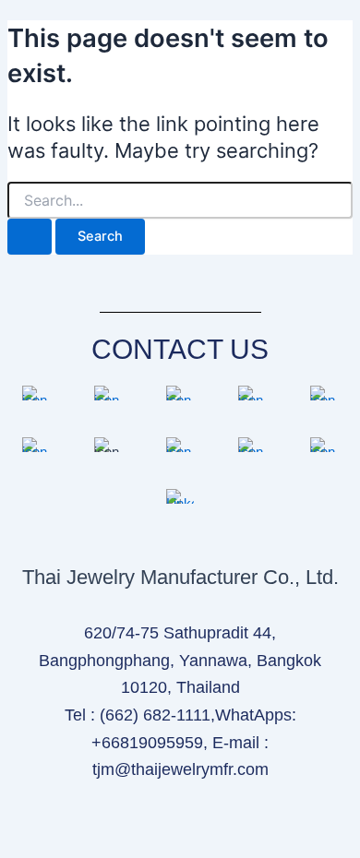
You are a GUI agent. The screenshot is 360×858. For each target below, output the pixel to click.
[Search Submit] (29, 237)
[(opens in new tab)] (36, 400)
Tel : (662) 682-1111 (137, 715)
